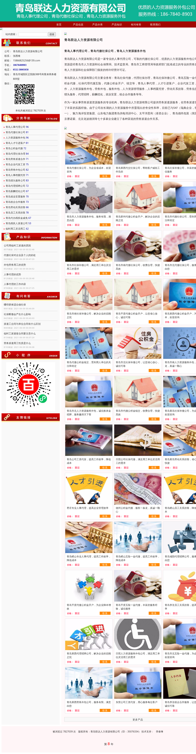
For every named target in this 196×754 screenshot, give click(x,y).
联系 (105, 176)
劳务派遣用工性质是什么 (17, 343)
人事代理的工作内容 (15, 284)
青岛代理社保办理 (15, 153)
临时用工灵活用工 (15, 228)
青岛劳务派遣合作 (15, 159)
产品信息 (78, 24)
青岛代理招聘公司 (15, 185)
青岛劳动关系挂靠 (15, 207)
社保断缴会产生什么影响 (17, 314)
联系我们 (155, 24)
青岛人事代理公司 (15, 127)
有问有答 (136, 24)
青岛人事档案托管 (15, 175)
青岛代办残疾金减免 (17, 218)
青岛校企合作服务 (15, 202)
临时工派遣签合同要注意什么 (20, 333)
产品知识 (117, 24)
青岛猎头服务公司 (15, 180)
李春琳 (159, 731)
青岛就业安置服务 (15, 196)
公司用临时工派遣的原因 (17, 245)
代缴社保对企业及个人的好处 (20, 255)
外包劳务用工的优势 (15, 264)
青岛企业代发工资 (15, 164)
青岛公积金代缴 (14, 148)
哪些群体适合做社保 (15, 304)
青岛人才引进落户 (15, 143)
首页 (59, 24)
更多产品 (138, 719)
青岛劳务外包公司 (15, 169)
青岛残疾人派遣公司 (17, 223)
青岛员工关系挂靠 (15, 212)
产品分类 (97, 24)
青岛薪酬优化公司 (15, 191)
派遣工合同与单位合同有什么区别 (22, 324)
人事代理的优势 (12, 274)
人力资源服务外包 (15, 137)
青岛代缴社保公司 (15, 132)
